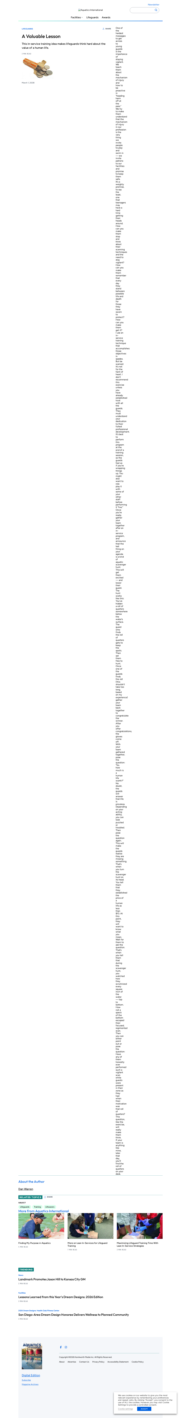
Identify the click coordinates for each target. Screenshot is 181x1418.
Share (108, 29)
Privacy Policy (98, 1362)
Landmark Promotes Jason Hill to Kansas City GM (52, 1279)
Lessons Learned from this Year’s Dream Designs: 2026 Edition (60, 1297)
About (61, 1362)
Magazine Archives (30, 1384)
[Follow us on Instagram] (66, 1347)
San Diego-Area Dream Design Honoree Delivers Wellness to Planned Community (73, 1315)
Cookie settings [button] (125, 1409)
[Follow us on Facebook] (61, 1347)
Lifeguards (92, 17)
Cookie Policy (138, 1362)
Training (37, 1207)
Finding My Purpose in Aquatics (34, 1243)
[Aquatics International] (90, 10)
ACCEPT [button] (144, 1409)
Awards (106, 17)
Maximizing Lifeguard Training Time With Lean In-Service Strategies (137, 1244)
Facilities (76, 17)
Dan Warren (25, 1189)
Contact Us (84, 1362)
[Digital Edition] (32, 1368)
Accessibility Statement (118, 1362)
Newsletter (153, 4)
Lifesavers (49, 1207)
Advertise (72, 1362)
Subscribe (26, 1380)
